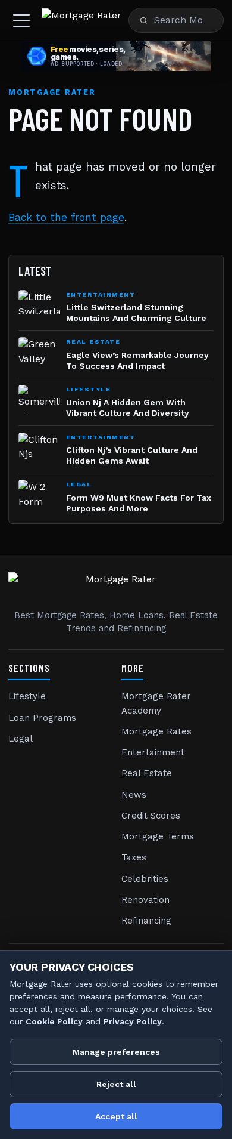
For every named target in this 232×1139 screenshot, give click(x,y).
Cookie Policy (54, 1021)
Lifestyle (27, 696)
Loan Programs (42, 717)
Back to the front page (66, 217)
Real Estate (146, 773)
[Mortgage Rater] (81, 20)
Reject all (116, 1084)
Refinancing (146, 920)
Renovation (145, 899)
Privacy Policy (133, 1021)
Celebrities (144, 878)
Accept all (116, 1116)
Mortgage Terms (157, 836)
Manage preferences (116, 1052)
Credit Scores (150, 815)
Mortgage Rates (156, 731)
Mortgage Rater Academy (156, 703)
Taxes (133, 857)
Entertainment (152, 752)
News (133, 794)
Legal (20, 738)
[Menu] (21, 20)
